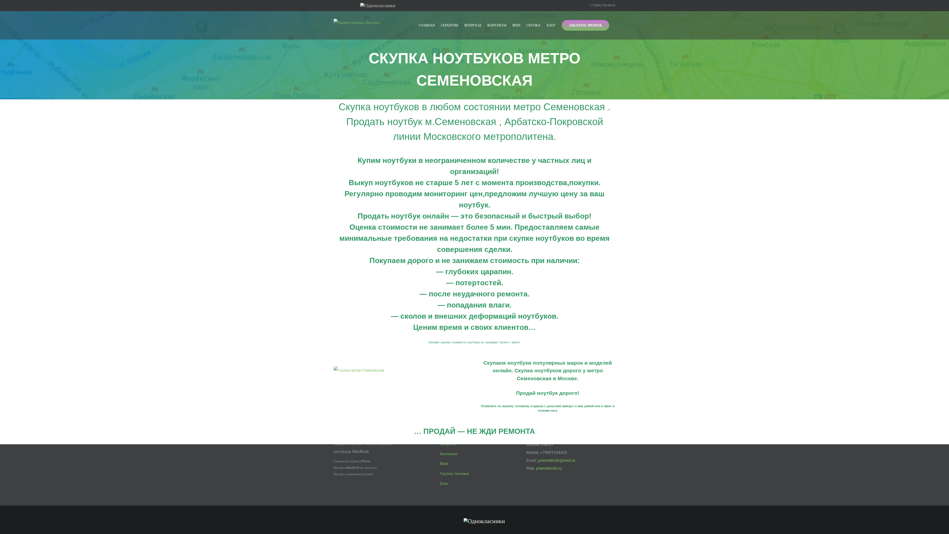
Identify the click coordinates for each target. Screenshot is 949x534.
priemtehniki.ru (549, 468)
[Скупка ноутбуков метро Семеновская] (359, 370)
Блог (444, 483)
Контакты (448, 453)
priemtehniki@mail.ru (556, 460)
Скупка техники (454, 473)
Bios (444, 463)
